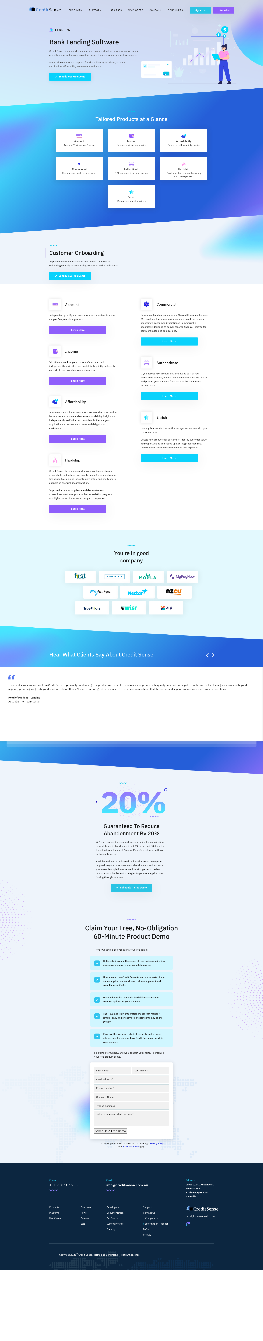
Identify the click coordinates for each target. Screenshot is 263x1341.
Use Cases (115, 10)
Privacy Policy (156, 1143)
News (84, 1212)
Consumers (175, 10)
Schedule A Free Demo (72, 76)
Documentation (115, 1212)
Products (75, 10)
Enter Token (223, 10)
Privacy (147, 1234)
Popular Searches (130, 1254)
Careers (85, 1218)
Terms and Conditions (106, 1254)
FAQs (146, 1229)
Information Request (156, 1223)
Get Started (113, 1218)
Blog (83, 1223)
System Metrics (115, 1223)
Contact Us (149, 1212)
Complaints (151, 1218)
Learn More (78, 330)
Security (111, 1229)
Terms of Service (130, 1146)
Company (155, 10)
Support (147, 1207)
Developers (135, 10)
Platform (95, 10)
